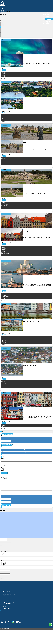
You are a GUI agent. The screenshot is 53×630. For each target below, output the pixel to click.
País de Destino (3, 551)
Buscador (2, 25)
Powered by (5, 628)
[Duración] (0, 31)
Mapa (1, 23)
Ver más (4, 70)
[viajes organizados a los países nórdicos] (26, 490)
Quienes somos (5, 586)
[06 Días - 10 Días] (26, 477)
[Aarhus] (26, 468)
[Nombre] (0, 29)
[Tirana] (26, 558)
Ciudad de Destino (4, 556)
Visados (3, 589)
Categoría (2, 560)
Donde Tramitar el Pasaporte (7, 597)
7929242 (3, 454)
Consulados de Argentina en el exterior (9, 594)
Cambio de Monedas (6, 591)
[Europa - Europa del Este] (26, 486)
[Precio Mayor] (0, 36)
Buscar (2, 578)
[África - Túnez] (26, 564)
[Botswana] (26, 553)
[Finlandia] (26, 465)
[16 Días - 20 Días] (26, 479)
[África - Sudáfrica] (26, 563)
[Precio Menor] (0, 34)
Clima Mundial (5, 592)
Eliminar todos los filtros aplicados (7, 434)
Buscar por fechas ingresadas (7, 444)
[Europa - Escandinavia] (26, 485)
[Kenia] (26, 555)
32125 (3, 451)
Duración (2, 565)
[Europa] (26, 458)
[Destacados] (0, 27)
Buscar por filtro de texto (6, 505)
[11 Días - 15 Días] (26, 478)
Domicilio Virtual (5, 606)
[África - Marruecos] (26, 562)
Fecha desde (2, 569)
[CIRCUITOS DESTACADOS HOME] (26, 484)
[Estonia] (26, 464)
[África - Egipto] (26, 561)
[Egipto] (26, 554)
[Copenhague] (26, 469)
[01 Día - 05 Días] (26, 566)
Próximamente (48, 19)
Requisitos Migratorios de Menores (8, 595)
